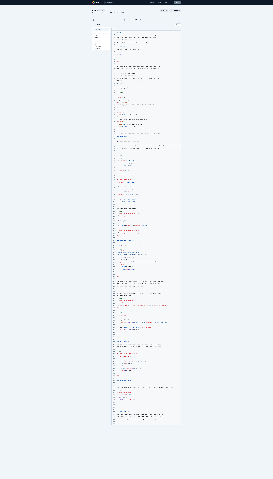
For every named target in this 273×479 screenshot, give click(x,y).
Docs (165, 2)
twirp (94, 10)
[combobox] (119, 2)
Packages (152, 2)
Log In (177, 2)
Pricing (159, 2)
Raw (179, 24)
